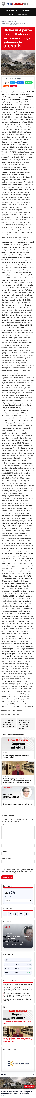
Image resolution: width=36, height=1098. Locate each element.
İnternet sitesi (6, 859)
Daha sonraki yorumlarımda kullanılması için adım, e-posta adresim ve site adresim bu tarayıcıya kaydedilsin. (17, 871)
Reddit (6, 86)
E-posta (4, 851)
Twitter (12, 82)
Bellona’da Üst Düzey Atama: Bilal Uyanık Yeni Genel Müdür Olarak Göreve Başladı (17, 996)
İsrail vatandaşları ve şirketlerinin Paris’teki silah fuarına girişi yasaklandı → (25, 724)
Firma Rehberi (25, 10)
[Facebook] (5, 914)
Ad (3, 843)
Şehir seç (8, 896)
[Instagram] (15, 914)
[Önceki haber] (26, 927)
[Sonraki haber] (30, 927)
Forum (11, 14)
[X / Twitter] (10, 914)
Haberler (4, 21)
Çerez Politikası (22, 14)
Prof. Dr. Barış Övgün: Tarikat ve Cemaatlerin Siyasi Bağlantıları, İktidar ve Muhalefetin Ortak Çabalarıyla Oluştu (18, 989)
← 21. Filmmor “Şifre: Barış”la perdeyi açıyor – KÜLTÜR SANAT (9, 723)
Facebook (20, 82)
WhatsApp (28, 82)
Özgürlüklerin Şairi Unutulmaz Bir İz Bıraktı (16, 993)
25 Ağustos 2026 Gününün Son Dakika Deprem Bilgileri (18, 984)
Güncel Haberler (11, 10)
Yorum (4, 825)
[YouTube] (21, 914)
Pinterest (13, 86)
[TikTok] (26, 914)
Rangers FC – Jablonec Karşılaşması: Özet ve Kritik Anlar (17, 999)
